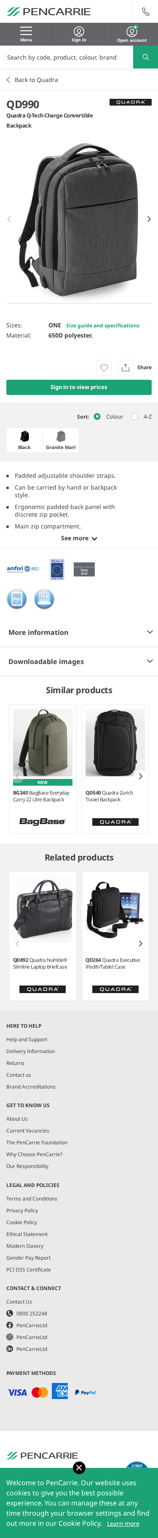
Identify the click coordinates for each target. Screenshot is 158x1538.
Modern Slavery (24, 1245)
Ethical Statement (27, 1234)
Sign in (79, 40)
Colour (114, 416)
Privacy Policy (22, 1210)
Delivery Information (30, 1051)
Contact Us (19, 1301)
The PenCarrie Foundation (36, 1142)
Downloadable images (46, 661)
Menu (26, 40)
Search (145, 57)
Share (144, 367)
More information (38, 632)
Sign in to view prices (79, 387)
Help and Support (26, 1039)
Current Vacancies (27, 1130)
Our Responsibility (27, 1166)
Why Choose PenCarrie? (34, 1154)
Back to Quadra (36, 80)
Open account (132, 39)
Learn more (123, 1523)
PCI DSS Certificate (28, 1269)
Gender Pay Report (28, 1257)
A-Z (148, 416)
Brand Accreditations (31, 1086)
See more (74, 538)
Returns (15, 1063)
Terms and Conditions (31, 1198)
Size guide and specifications (102, 325)
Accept (79, 1468)
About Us (17, 1118)
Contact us (18, 1074)
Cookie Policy (21, 1222)
